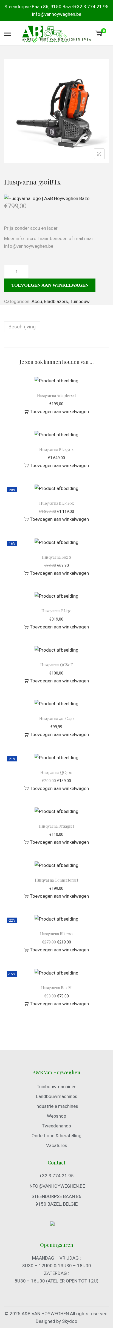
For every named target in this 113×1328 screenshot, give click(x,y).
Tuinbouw (80, 301)
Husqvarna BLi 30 (56, 610)
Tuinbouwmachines (57, 1086)
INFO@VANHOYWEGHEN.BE (56, 1186)
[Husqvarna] (47, 198)
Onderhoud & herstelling (56, 1135)
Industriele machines (56, 1106)
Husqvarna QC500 (56, 772)
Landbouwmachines (56, 1096)
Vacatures (56, 1145)
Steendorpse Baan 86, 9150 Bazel (39, 6)
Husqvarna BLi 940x (56, 503)
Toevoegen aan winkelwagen (50, 285)
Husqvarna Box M (56, 987)
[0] (98, 33)
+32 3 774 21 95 (91, 6)
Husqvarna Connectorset (56, 880)
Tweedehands (56, 1126)
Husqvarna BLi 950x (56, 449)
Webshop (56, 1116)
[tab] (56, 326)
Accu (37, 301)
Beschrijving (22, 326)
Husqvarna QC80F (56, 664)
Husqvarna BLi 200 (56, 933)
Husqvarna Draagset (56, 826)
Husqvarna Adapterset (56, 395)
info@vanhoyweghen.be (56, 14)
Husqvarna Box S (56, 557)
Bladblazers (56, 301)
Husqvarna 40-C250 (56, 718)
